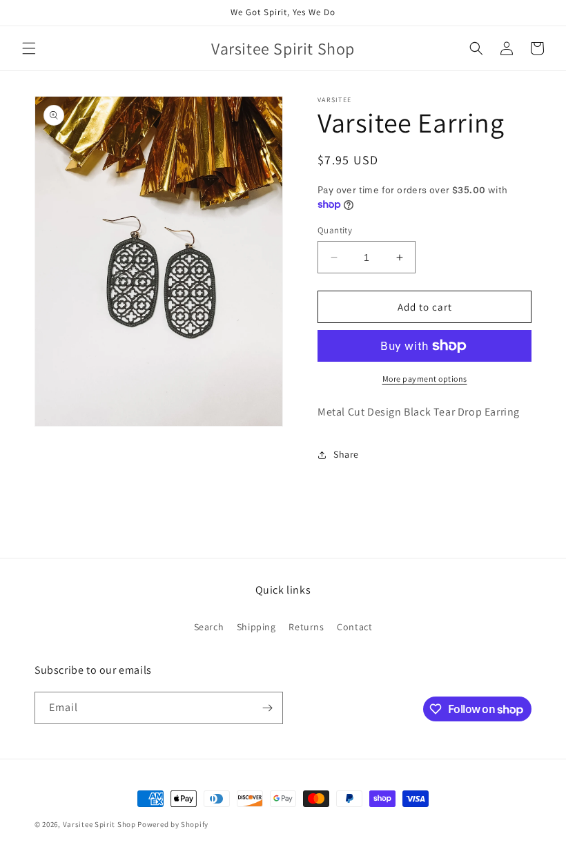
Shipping (256, 627)
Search (209, 627)
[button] (29, 48)
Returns (306, 627)
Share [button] (346, 454)
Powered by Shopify (172, 824)
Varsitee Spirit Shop (99, 824)
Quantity (335, 230)
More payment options (424, 378)
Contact (354, 627)
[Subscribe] (267, 708)
